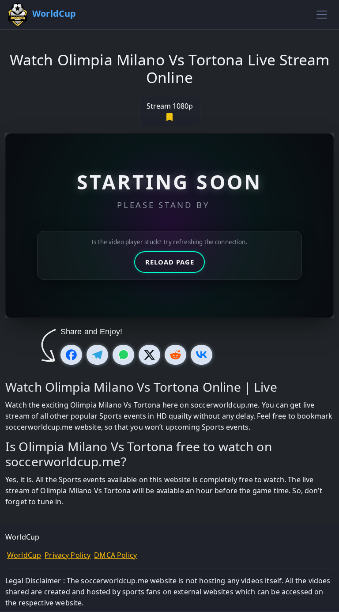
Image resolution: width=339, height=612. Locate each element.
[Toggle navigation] (322, 14)
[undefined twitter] (149, 355)
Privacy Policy (67, 555)
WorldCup (24, 555)
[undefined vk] (201, 355)
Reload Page (169, 261)
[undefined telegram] (97, 355)
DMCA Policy (115, 555)
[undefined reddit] (175, 355)
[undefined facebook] (71, 355)
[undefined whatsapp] (123, 355)
